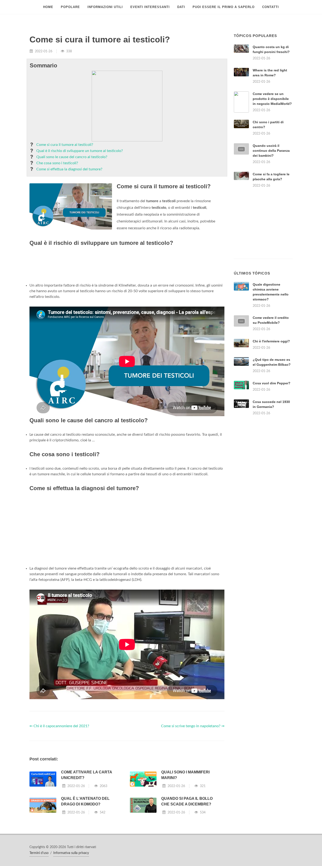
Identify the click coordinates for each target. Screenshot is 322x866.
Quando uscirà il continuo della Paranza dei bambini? (271, 150)
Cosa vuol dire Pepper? (271, 383)
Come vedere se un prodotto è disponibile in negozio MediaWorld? (272, 99)
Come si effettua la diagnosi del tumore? (69, 169)
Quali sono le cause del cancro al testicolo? (71, 157)
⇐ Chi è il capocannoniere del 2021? (59, 726)
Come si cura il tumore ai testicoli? (64, 145)
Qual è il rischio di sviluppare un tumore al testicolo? (79, 151)
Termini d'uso (39, 853)
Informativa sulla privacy (71, 853)
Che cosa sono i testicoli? (57, 163)
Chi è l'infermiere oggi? (271, 341)
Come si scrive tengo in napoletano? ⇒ (192, 726)
